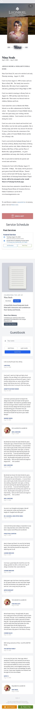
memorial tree (22, 202)
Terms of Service (22, 702)
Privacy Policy (13, 702)
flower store (14, 205)
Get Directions (10, 245)
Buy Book (16, 301)
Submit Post (17, 352)
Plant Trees (24, 245)
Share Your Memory (10, 324)
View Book (8, 301)
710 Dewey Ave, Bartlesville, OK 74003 (17, 242)
